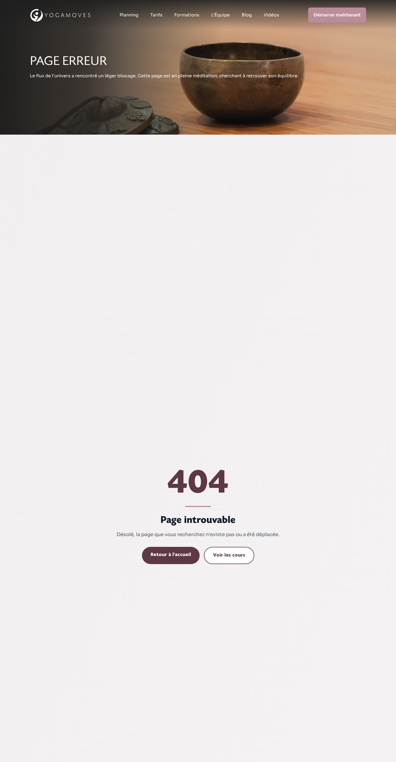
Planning (129, 15)
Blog (247, 15)
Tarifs (156, 15)
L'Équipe (220, 15)
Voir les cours (229, 555)
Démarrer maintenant (337, 15)
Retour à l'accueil (171, 555)
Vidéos (271, 15)
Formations (186, 15)
